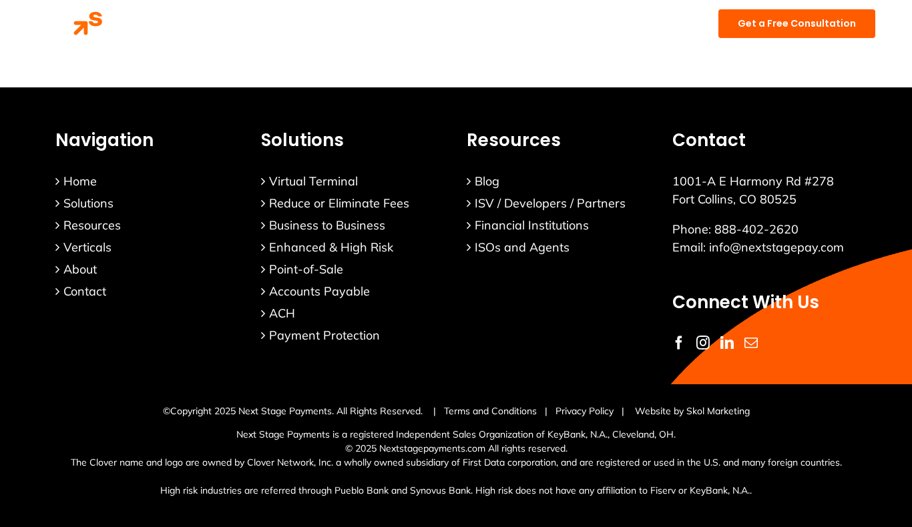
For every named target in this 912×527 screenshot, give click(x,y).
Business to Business (327, 225)
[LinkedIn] (727, 343)
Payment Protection (324, 335)
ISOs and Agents (522, 247)
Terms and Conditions (490, 411)
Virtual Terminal (313, 181)
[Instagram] (703, 343)
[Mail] (751, 343)
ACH (282, 313)
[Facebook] (679, 343)
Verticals (87, 247)
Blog (487, 181)
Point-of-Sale (306, 269)
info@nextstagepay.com (776, 247)
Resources (92, 225)
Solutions (88, 203)
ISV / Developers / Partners (550, 203)
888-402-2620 (756, 229)
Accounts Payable (319, 291)
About (80, 269)
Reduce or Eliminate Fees (339, 203)
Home (80, 181)
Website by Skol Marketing (692, 411)
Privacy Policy (584, 411)
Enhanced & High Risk (331, 247)
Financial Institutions (532, 225)
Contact (84, 291)
